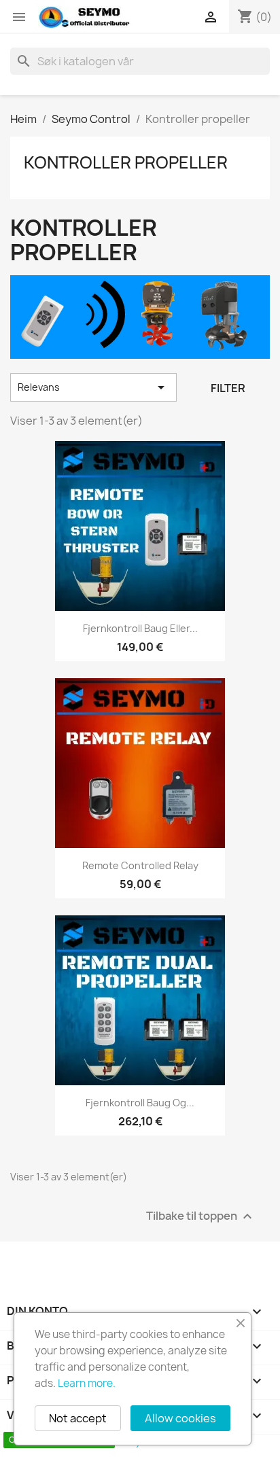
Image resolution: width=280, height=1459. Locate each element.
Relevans (93, 387)
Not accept (78, 1418)
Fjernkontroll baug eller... (140, 628)
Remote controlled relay (140, 865)
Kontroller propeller (126, 162)
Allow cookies (180, 1418)
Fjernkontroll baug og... (140, 1102)
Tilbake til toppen (201, 1216)
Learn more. (87, 1383)
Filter (228, 388)
